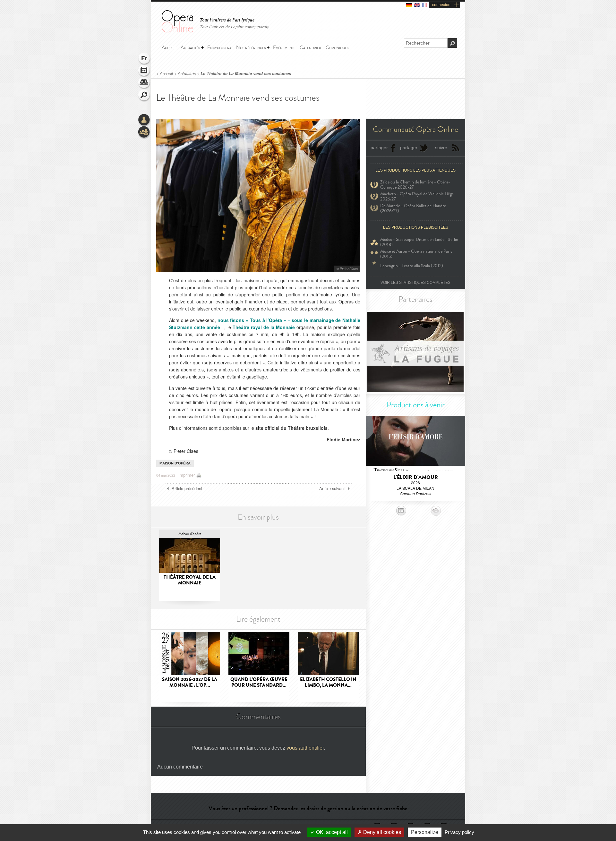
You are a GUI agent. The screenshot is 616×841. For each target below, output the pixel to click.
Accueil (166, 73)
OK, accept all (331, 832)
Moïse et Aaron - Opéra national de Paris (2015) (416, 254)
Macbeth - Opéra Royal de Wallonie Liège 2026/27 (417, 196)
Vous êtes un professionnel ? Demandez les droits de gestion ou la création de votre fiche (308, 808)
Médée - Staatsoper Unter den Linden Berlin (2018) (419, 242)
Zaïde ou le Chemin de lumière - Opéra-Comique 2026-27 (415, 185)
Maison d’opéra (175, 463)
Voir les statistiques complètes (415, 282)
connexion (441, 5)
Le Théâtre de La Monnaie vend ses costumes (246, 73)
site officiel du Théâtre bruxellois (291, 428)
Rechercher (144, 95)
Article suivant (332, 488)
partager (379, 147)
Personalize (424, 832)
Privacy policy (459, 832)
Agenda (144, 71)
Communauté (144, 132)
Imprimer (186, 475)
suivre (441, 147)
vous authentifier (305, 748)
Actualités (187, 73)
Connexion (144, 120)
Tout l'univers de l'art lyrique (227, 20)
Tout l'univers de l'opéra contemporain (235, 26)
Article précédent (187, 488)
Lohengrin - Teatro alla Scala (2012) (411, 266)
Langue (144, 59)
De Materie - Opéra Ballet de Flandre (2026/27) (413, 208)
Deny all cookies (381, 832)
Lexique (144, 83)
